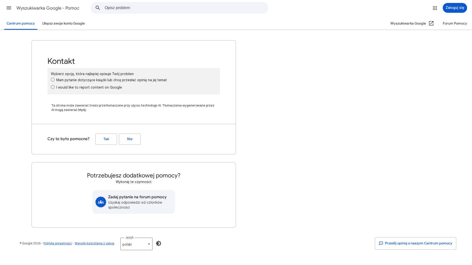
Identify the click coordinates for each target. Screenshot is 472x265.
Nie (130, 139)
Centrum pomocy (21, 23)
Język (129, 237)
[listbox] (136, 244)
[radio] (53, 79)
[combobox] (186, 7)
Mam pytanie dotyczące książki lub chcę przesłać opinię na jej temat (111, 80)
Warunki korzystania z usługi (94, 243)
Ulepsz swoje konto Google (63, 23)
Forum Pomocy (455, 23)
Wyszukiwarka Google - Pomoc (47, 8)
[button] (9, 8)
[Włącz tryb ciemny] (158, 243)
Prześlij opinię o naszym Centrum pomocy (418, 243)
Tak (106, 139)
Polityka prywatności (58, 243)
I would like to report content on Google (89, 87)
